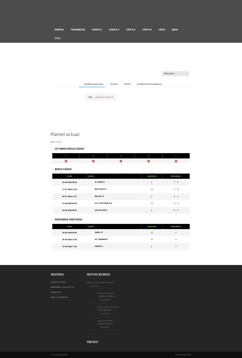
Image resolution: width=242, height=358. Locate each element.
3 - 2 (176, 203)
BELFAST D (99, 196)
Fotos (57, 38)
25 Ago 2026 (94, 286)
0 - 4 (176, 196)
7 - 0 (176, 189)
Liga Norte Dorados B (104, 97)
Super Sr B (147, 29)
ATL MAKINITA (101, 239)
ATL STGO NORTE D (103, 203)
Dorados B (114, 29)
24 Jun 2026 (104, 327)
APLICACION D (101, 210)
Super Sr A (130, 29)
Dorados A (97, 29)
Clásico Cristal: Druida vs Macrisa (100, 282)
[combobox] (175, 73)
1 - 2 (176, 182)
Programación (78, 29)
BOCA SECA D (100, 189)
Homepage (59, 29)
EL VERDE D (100, 182)
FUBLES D (99, 246)
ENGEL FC (99, 232)
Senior (162, 29)
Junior (175, 29)
